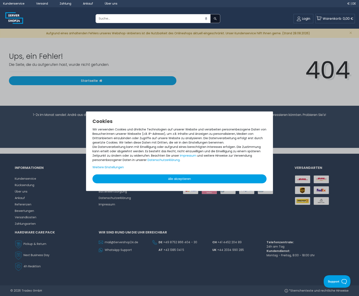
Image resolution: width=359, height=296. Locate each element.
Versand (42, 3)
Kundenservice (14, 3)
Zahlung (65, 3)
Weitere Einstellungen (108, 167)
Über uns (111, 3)
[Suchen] (215, 18)
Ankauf (88, 3)
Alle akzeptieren (179, 179)
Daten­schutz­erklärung (164, 160)
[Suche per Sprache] (206, 18)
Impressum (188, 155)
